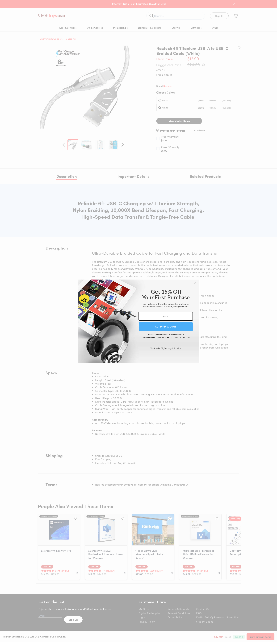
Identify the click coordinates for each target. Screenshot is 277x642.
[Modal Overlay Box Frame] (139, 321)
